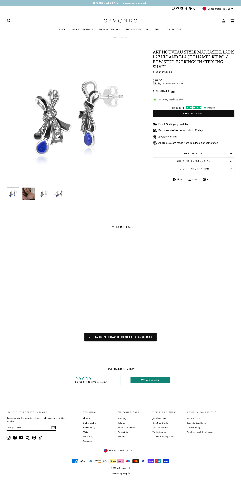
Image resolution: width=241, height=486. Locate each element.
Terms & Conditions (196, 422)
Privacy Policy (193, 418)
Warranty (122, 436)
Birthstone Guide (160, 427)
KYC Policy (88, 436)
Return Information (193, 168)
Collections (174, 29)
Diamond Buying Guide (163, 436)
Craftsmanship (89, 422)
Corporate (87, 441)
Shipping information (194, 161)
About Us (87, 418)
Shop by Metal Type (137, 29)
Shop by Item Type (109, 29)
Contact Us (123, 432)
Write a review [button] (150, 380)
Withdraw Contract (126, 427)
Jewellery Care (159, 418)
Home (115, 37)
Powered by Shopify (120, 473)
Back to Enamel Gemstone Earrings (122, 337)
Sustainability (89, 427)
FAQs (85, 432)
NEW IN (63, 29)
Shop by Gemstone (82, 29)
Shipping (157, 83)
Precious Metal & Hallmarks (200, 432)
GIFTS (158, 29)
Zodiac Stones (159, 432)
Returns (121, 422)
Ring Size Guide (160, 422)
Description (193, 153)
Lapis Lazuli (123, 37)
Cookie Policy (193, 427)
